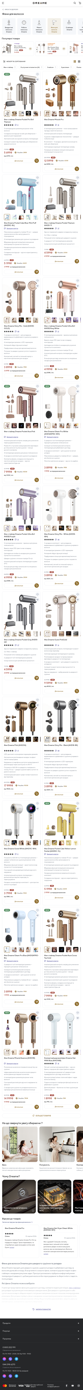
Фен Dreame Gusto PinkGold (55, 640)
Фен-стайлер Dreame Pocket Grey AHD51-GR (21, 641)
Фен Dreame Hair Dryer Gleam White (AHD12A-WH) (58, 1229)
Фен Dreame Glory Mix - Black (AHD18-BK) (61, 745)
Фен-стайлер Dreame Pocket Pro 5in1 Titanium (19, 120)
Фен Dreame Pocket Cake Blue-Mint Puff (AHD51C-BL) (20, 224)
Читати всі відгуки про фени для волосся (16, 1222)
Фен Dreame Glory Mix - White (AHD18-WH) (60, 535)
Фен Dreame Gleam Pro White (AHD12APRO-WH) (56, 432)
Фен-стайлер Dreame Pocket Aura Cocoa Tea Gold (60, 956)
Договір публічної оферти (36, 1385)
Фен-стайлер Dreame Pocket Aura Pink (19, 431)
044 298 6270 (9, 1364)
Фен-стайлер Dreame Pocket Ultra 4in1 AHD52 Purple (19, 535)
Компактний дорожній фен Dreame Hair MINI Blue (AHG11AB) (60, 1059)
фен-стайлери (74, 1288)
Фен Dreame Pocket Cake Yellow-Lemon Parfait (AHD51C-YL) (60, 850)
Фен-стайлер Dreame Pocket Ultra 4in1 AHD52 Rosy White (59, 327)
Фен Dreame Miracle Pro (54, 119)
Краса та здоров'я (11, 9)
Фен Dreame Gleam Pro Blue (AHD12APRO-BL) (21, 956)
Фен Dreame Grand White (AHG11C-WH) (20, 849)
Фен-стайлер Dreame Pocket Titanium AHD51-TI (59, 224)
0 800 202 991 (9, 1347)
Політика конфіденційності (53, 1385)
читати (12, 1247)
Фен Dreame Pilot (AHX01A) (15, 745)
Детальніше (19, 161)
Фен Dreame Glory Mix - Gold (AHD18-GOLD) (19, 327)
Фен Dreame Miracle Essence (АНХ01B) (19, 1058)
